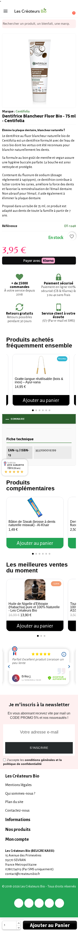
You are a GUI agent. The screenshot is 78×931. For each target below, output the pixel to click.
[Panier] (71, 11)
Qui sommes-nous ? (20, 793)
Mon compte (17, 839)
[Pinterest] (39, 903)
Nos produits (18, 829)
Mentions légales (18, 785)
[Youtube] (59, 903)
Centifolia (23, 111)
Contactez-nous (17, 810)
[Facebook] (18, 903)
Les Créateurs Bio (22, 776)
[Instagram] (49, 903)
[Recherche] (72, 23)
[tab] (39, 776)
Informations (17, 819)
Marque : (8, 111)
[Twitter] (28, 903)
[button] (10, 375)
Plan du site (14, 802)
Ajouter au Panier (50, 925)
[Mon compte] (57, 11)
